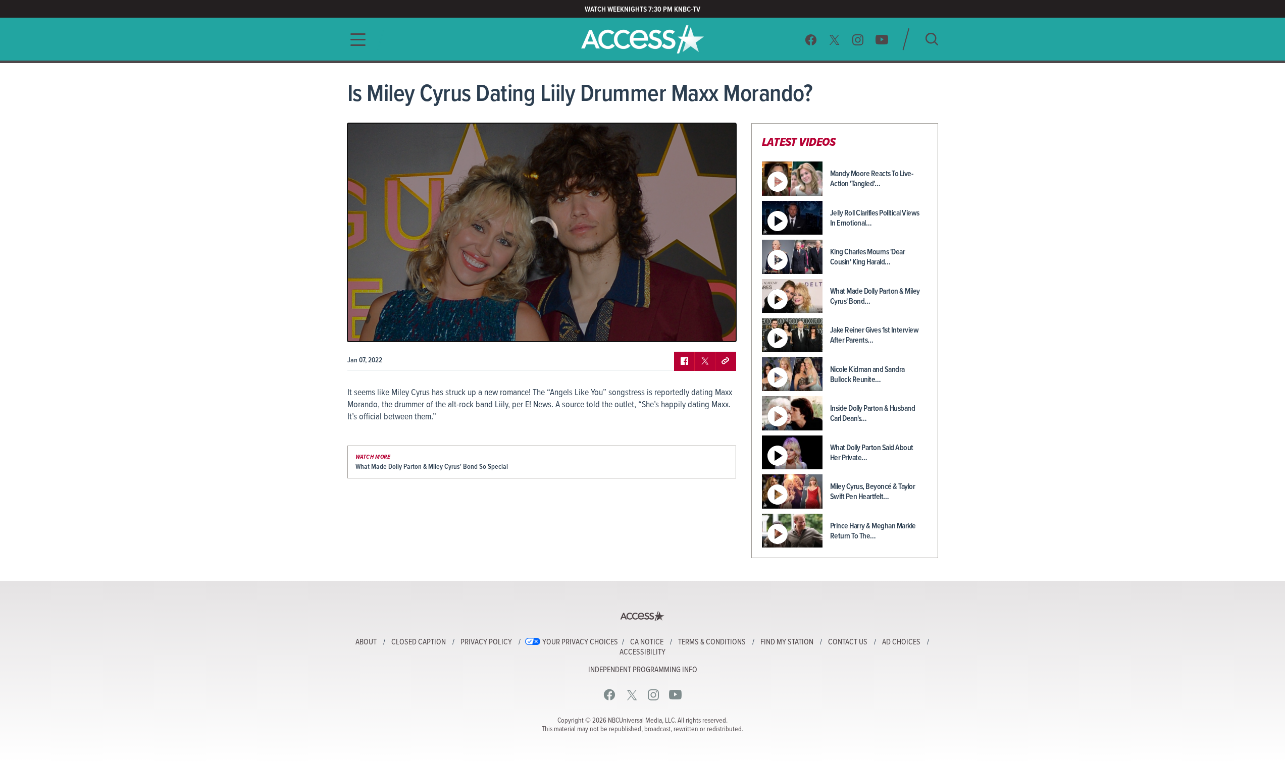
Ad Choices (901, 642)
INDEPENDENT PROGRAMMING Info (642, 670)
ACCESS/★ (642, 39)
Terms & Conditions (712, 642)
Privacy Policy (486, 642)
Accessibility (642, 652)
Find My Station (786, 642)
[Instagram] (858, 39)
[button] (355, 39)
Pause (368, 326)
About (366, 642)
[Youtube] (882, 39)
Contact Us (847, 642)
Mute (384, 326)
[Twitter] (835, 39)
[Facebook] (811, 39)
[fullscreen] (716, 326)
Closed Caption (418, 642)
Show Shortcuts (685, 326)
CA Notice (646, 642)
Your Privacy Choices (580, 642)
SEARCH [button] (932, 39)
